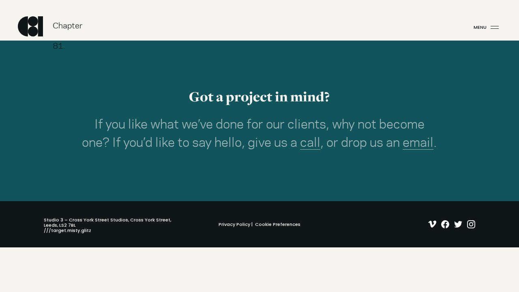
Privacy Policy (234, 224)
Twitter (456, 224)
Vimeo (430, 224)
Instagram (469, 224)
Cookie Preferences (277, 224)
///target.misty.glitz (67, 230)
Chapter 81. (68, 29)
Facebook (443, 224)
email (418, 143)
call (310, 143)
